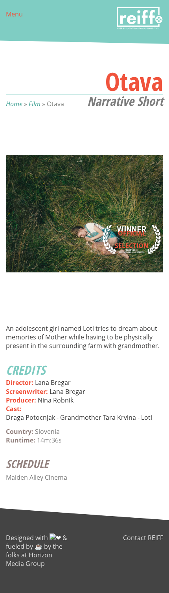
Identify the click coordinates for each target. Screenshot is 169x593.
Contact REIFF (143, 537)
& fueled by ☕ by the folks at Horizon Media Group (36, 550)
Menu (14, 14)
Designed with (28, 537)
